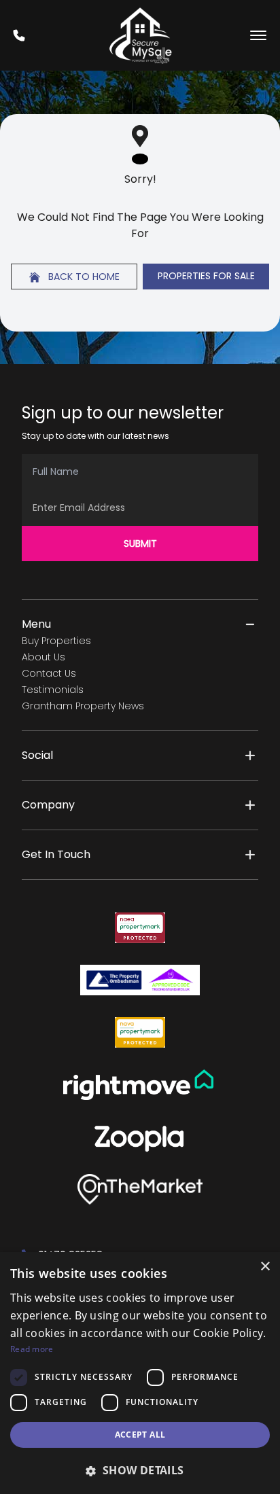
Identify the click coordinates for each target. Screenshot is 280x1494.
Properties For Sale (206, 276)
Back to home (83, 276)
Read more (32, 1349)
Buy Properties (56, 640)
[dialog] (140, 1373)
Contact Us (49, 673)
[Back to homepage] (140, 35)
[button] (140, 1470)
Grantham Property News (83, 706)
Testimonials (53, 689)
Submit (140, 543)
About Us (43, 657)
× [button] (265, 1267)
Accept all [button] (140, 1434)
